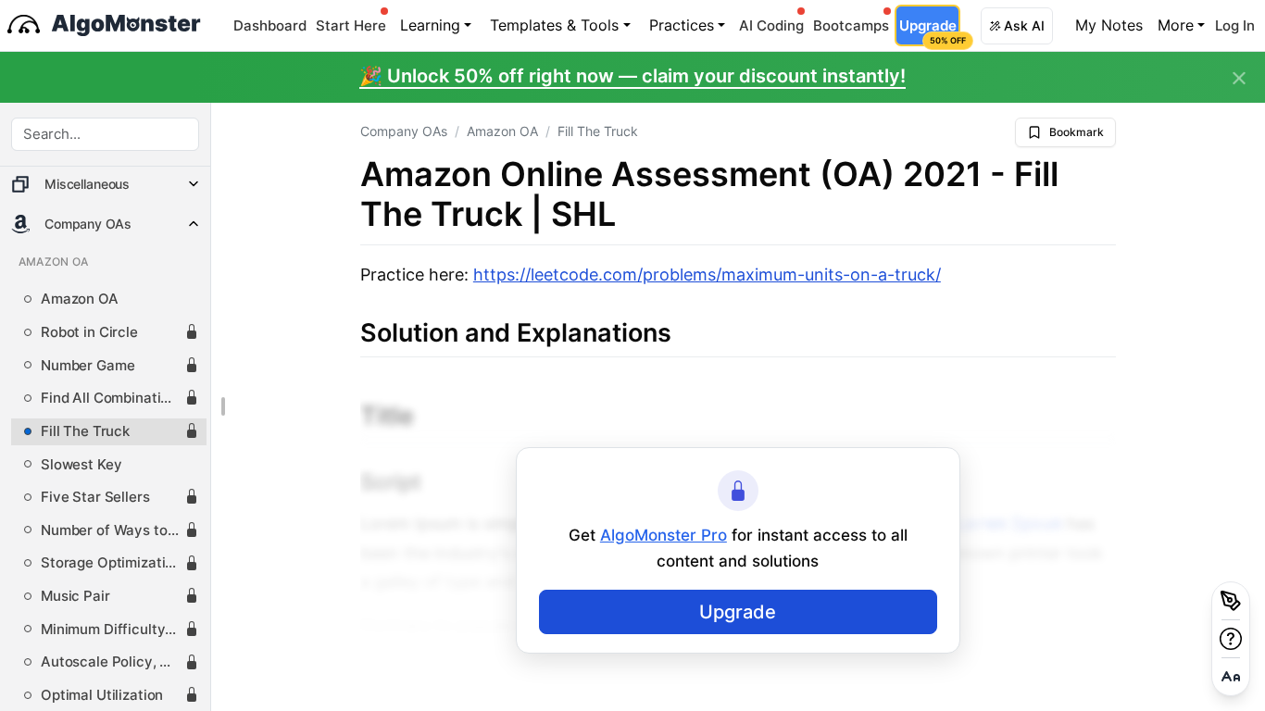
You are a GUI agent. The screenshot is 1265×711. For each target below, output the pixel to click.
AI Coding (771, 25)
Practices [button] (681, 25)
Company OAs (403, 131)
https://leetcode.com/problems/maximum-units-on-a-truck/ (707, 274)
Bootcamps (851, 25)
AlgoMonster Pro (663, 535)
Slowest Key (81, 464)
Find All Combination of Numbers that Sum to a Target (112, 398)
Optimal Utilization (102, 695)
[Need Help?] (1230, 638)
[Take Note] (1230, 600)
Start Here (351, 25)
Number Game (87, 365)
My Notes (1109, 25)
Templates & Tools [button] (554, 25)
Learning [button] (430, 25)
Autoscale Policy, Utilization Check (112, 662)
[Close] (1239, 78)
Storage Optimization (111, 563)
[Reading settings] (1230, 676)
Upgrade (928, 31)
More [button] (1176, 25)
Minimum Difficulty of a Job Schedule (112, 629)
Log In (1235, 25)
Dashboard (270, 25)
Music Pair (75, 596)
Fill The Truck (85, 431)
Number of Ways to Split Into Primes (112, 530)
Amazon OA (80, 299)
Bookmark (1076, 132)
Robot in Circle (89, 332)
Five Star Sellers (95, 497)
